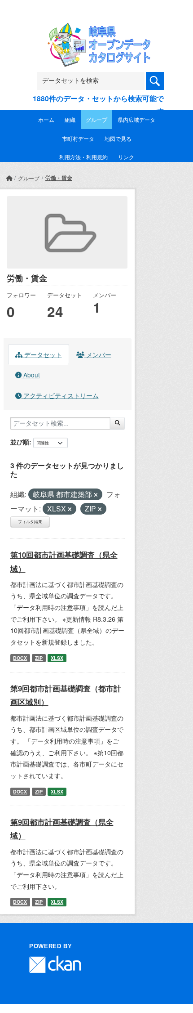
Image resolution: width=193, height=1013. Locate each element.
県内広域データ (136, 119)
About (31, 374)
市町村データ (78, 138)
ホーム (46, 119)
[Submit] (117, 423)
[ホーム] (9, 178)
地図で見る (118, 138)
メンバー (97, 354)
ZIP (39, 657)
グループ (96, 119)
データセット (42, 354)
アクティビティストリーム (60, 395)
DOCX (20, 657)
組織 (70, 119)
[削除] (96, 494)
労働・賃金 (58, 178)
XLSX (57, 657)
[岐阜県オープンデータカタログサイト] (96, 29)
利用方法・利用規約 (83, 157)
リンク (126, 157)
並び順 (19, 441)
